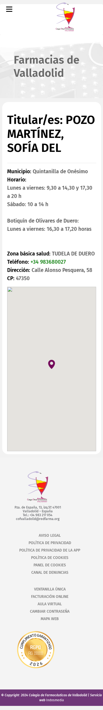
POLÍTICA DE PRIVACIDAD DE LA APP (49, 550)
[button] (52, 364)
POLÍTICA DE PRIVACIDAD (50, 543)
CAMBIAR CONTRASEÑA (49, 611)
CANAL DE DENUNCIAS (49, 572)
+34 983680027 (48, 262)
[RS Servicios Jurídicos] (35, 669)
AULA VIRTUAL (50, 604)
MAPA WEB (50, 619)
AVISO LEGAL (50, 535)
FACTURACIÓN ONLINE (49, 596)
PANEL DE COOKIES (50, 565)
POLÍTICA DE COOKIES (49, 557)
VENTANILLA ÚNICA (50, 589)
